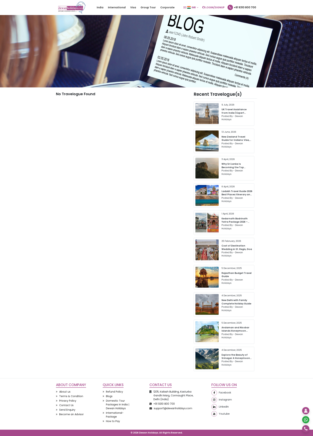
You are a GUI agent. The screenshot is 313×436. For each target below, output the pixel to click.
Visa (133, 7)
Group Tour (148, 7)
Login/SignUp (215, 7)
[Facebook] (214, 392)
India (100, 7)
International (117, 7)
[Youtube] (214, 414)
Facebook (225, 392)
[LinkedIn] (214, 407)
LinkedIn (224, 406)
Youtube (224, 414)
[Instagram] (214, 400)
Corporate (167, 7)
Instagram (225, 399)
